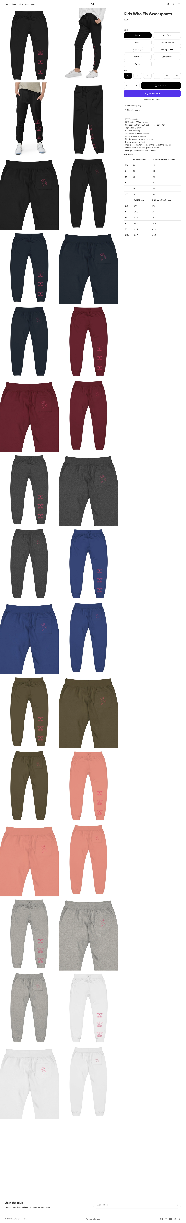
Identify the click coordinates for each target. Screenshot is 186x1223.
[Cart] (179, 4)
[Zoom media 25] (29, 934)
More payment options (152, 99)
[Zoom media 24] (88, 860)
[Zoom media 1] (29, 45)
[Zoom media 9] (29, 341)
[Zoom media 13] (29, 489)
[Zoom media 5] (29, 193)
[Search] (168, 4)
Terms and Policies (93, 1219)
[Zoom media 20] (88, 711)
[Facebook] (161, 1218)
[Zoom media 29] (29, 1082)
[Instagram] (166, 1218)
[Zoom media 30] (88, 1082)
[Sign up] (177, 1204)
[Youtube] (170, 1218)
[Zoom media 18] (88, 637)
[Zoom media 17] (29, 637)
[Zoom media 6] (88, 193)
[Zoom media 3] (29, 119)
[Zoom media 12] (88, 415)
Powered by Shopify (22, 1219)
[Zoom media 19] (29, 711)
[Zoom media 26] (88, 934)
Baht (12, 1219)
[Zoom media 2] (88, 45)
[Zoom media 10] (88, 341)
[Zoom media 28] (88, 1008)
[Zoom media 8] (88, 267)
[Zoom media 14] (88, 489)
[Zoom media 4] (88, 119)
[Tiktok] (175, 1218)
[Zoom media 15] (29, 563)
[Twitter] (179, 1218)
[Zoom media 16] (88, 563)
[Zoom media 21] (29, 785)
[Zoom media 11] (29, 415)
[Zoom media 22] (88, 785)
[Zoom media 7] (29, 267)
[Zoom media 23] (29, 860)
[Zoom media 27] (29, 1008)
